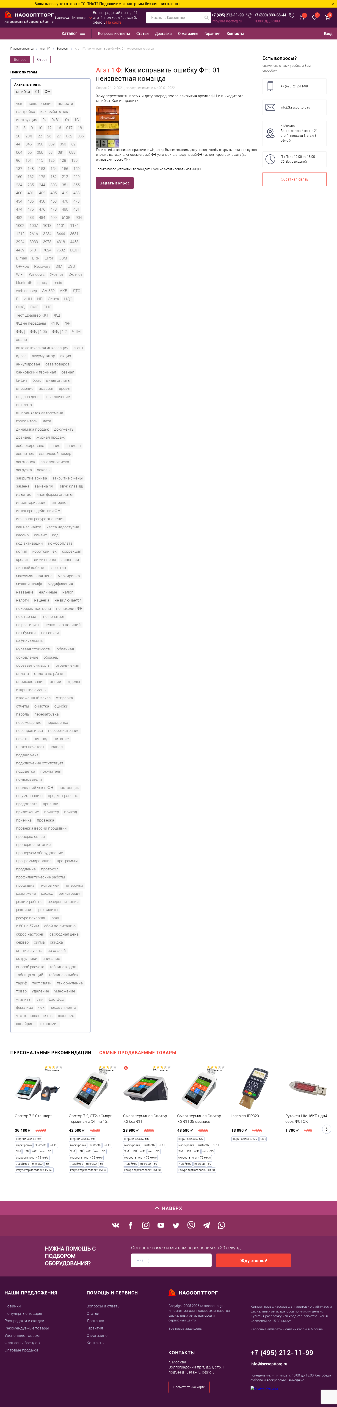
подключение (40, 103)
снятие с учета (29, 950)
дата (47, 421)
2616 (34, 233)
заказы (43, 470)
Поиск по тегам (23, 72)
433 (76, 193)
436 (31, 201)
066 (40, 152)
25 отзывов (52, 1070)
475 (31, 209)
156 (65, 168)
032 (69, 136)
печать (22, 738)
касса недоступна (63, 527)
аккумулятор (43, 356)
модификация (60, 584)
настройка (25, 111)
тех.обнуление (70, 983)
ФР (67, 323)
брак (37, 380)
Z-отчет (75, 274)
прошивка (25, 885)
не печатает (54, 616)
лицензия (70, 559)
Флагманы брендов (22, 1342)
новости (65, 103)
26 (49, 136)
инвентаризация (31, 502)
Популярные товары (23, 1313)
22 (40, 136)
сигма (39, 942)
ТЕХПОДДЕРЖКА (267, 21)
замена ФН (45, 486)
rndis (58, 282)
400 (19, 193)
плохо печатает (30, 746)
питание (61, 738)
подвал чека (27, 755)
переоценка (57, 722)
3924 (20, 242)
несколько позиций (62, 624)
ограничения (67, 665)
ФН (47, 91)
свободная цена (64, 934)
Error (49, 258)
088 (72, 152)
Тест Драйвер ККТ (32, 315)
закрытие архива (31, 478)
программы (67, 860)
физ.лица (24, 1007)
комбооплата (60, 543)
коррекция (71, 551)
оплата (22, 673)
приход (70, 812)
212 (65, 176)
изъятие (23, 494)
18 (80, 127)
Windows (37, 274)
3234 (47, 233)
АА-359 (48, 290)
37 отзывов (106, 1070)
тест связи (42, 983)
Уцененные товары (22, 1335)
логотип (58, 567)
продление (26, 869)
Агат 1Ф (108, 70)
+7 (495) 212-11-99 (228, 15)
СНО (48, 307)
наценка (41, 600)
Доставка (163, 33)
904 (79, 217)
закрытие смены (67, 478)
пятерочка (74, 885)
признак (50, 804)
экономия (49, 1023)
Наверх (172, 1208)
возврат (46, 388)
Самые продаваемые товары (137, 1052)
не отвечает (27, 616)
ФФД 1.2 (59, 331)
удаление (40, 991)
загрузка (24, 470)
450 (42, 201)
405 (53, 193)
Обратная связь (294, 179)
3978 (47, 242)
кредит (22, 559)
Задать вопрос (115, 183)
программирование (34, 860)
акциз (65, 356)
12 (49, 127)
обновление (27, 657)
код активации (29, 543)
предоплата (27, 804)
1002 (20, 225)
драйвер (23, 437)
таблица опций (29, 974)
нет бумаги (26, 632)
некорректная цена (33, 608)
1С (76, 119)
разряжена (26, 893)
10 (40, 127)
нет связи (50, 632)
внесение (24, 388)
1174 (74, 225)
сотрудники (26, 958)
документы (64, 429)
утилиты (23, 999)
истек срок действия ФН (38, 510)
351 (65, 185)
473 (76, 201)
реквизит (24, 909)
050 (40, 144)
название (24, 592)
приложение (27, 812)
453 (53, 201)
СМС (34, 307)
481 (76, 209)
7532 (61, 250)
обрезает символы (33, 665)
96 (18, 160)
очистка (41, 706)
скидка (56, 942)
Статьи (142, 33)
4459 (20, 250)
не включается (68, 600)
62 (73, 144)
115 (40, 160)
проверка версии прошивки (41, 828)
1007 (34, 225)
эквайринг (25, 1023)
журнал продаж (50, 437)
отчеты (22, 706)
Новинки (13, 1306)
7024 (47, 250)
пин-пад (41, 738)
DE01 (74, 250)
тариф (21, 983)
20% (29, 136)
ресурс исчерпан (31, 918)
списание (51, 958)
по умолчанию (29, 795)
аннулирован (28, 364)
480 (65, 209)
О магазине (188, 33)
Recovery (42, 266)
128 (63, 160)
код (55, 535)
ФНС (55, 323)
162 (31, 176)
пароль (22, 714)
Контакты (235, 33)
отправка (64, 698)
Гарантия (212, 33)
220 (76, 176)
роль (56, 918)
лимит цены (45, 559)
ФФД (20, 331)
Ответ (42, 59)
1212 (20, 233)
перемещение (28, 722)
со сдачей (57, 950)
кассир (22, 535)
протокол (49, 869)
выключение (58, 396)
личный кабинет (31, 567)
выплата (24, 404)
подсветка (25, 771)
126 (51, 160)
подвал (56, 746)
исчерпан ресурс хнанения (40, 518)
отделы (73, 681)
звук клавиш (71, 486)
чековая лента (63, 1007)
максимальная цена (34, 576)
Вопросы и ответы (114, 33)
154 (53, 168)
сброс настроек (30, 934)
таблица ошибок (63, 974)
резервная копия (63, 901)
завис (55, 445)
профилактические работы (40, 877)
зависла (73, 445)
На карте (114, 22)
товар (21, 991)
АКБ (63, 290)
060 (63, 144)
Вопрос (20, 59)
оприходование (30, 681)
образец (51, 657)
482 (19, 217)
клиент (40, 535)
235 (31, 185)
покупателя (50, 771)
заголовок (25, 462)
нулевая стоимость (33, 649)
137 (19, 168)
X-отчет (57, 274)
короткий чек (44, 551)
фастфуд (56, 999)
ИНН (28, 299)
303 (53, 185)
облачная (65, 649)
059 (51, 144)
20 (18, 136)
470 (65, 201)
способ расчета (30, 966)
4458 (74, 242)
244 (42, 185)
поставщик (68, 787)
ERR (35, 258)
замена (22, 486)
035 (80, 136)
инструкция (26, 119)
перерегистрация (63, 730)
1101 (61, 225)
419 (65, 193)
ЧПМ (76, 331)
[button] (326, 1129)
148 (31, 168)
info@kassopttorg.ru (227, 21)
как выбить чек (54, 111)
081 (61, 152)
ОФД (20, 307)
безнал (67, 372)
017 (69, 127)
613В (66, 217)
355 (76, 185)
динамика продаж (32, 429)
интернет (60, 502)
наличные (48, 592)
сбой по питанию (60, 926)
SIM (58, 266)
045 (28, 144)
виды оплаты (58, 380)
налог (67, 592)
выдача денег (28, 396)
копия (21, 551)
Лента (53, 299)
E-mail (21, 258)
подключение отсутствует (39, 763)
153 (42, 168)
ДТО (76, 290)
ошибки (23, 91)
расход (47, 893)
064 (19, 152)
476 (42, 209)
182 (53, 176)
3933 (34, 242)
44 (18, 144)
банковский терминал (36, 372)
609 (53, 217)
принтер (51, 812)
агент (78, 347)
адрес (21, 356)
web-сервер (26, 290)
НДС (68, 299)
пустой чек (49, 885)
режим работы (29, 901)
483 (31, 217)
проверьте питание (33, 844)
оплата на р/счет (49, 673)
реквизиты (48, 909)
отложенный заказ (33, 698)
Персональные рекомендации (50, 1052)
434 (19, 201)
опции (55, 681)
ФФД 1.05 (38, 331)
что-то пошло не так (34, 1015)
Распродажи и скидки (24, 1320)
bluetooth (24, 282)
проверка (45, 820)
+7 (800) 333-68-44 (270, 15)
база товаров (57, 364)
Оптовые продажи (21, 1350)
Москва (79, 17)
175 (42, 176)
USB (71, 266)
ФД (57, 315)
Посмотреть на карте (189, 1387)
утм (40, 999)
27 (59, 136)
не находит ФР (69, 608)
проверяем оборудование (39, 852)
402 (42, 193)
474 (19, 209)
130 (74, 160)
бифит (21, 380)
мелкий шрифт (29, 584)
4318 (61, 242)
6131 (34, 250)
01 (37, 91)
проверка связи (30, 836)
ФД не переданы (31, 323)
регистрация (70, 893)
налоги (22, 600)
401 (31, 193)
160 (19, 176)
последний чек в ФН (34, 787)
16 (59, 127)
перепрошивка (29, 730)
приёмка (24, 820)
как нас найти (28, 527)
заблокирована (30, 445)
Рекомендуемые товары (27, 1328)
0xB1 (56, 119)
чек (19, 103)
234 (19, 185)
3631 (74, 233)
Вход (328, 33)
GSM (63, 258)
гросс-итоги (27, 421)
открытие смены (31, 690)
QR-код (22, 266)
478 (53, 209)
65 (30, 152)
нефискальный (30, 641)
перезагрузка (46, 714)
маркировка (69, 576)
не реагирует (27, 624)
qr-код (42, 282)
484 (42, 217)
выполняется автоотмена (39, 413)
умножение (64, 991)
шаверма (66, 1015)
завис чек (25, 453)
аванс (21, 339)
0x (44, 119)
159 (76, 168)
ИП (40, 299)
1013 (47, 225)
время (64, 388)
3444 (61, 233)
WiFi (20, 274)
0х (67, 119)
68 (50, 152)
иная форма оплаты (54, 494)
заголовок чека (55, 462)
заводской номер (55, 453)
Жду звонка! (253, 1260)
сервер (22, 942)
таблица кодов (63, 966)
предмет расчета (63, 795)
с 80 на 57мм (27, 926)
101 (28, 160)
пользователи (29, 779)
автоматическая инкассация (42, 347)
